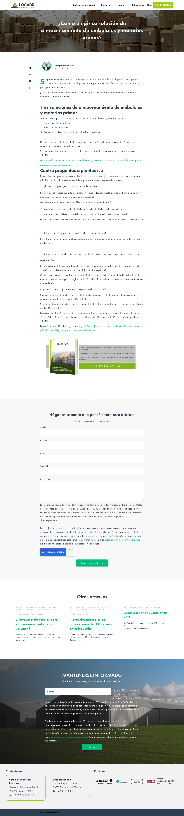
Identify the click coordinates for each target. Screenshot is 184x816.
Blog (149, 4)
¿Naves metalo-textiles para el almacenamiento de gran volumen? (37, 624)
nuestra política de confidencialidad (122, 539)
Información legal (49, 811)
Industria (84, 614)
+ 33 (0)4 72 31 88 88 (22, 794)
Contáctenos (163, 5)
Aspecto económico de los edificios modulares (90, 607)
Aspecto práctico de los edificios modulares (89, 609)
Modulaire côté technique (27, 607)
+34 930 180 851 (64, 791)
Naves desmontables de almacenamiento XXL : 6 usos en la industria (91, 624)
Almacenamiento (41, 612)
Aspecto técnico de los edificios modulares (36, 613)
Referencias (138, 4)
